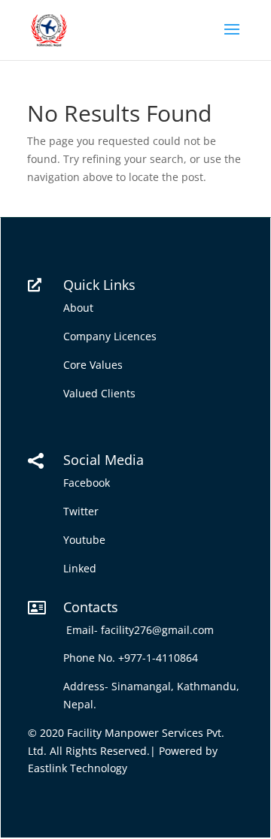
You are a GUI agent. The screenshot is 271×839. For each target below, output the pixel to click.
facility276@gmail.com (160, 630)
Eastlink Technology (77, 768)
